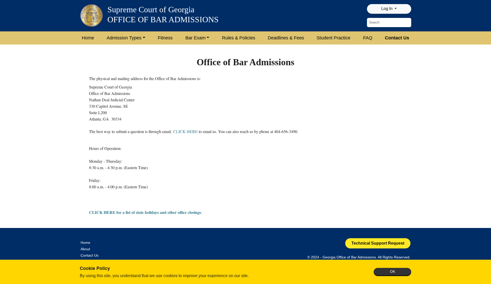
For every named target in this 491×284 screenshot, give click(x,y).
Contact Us (397, 37)
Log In (387, 8)
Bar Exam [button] (195, 37)
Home (88, 37)
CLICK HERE (185, 131)
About (85, 249)
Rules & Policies (238, 37)
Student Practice (333, 37)
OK (392, 271)
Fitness (165, 37)
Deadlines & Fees (286, 37)
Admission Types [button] (124, 37)
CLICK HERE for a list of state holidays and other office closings (145, 212)
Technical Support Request (377, 243)
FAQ (367, 37)
